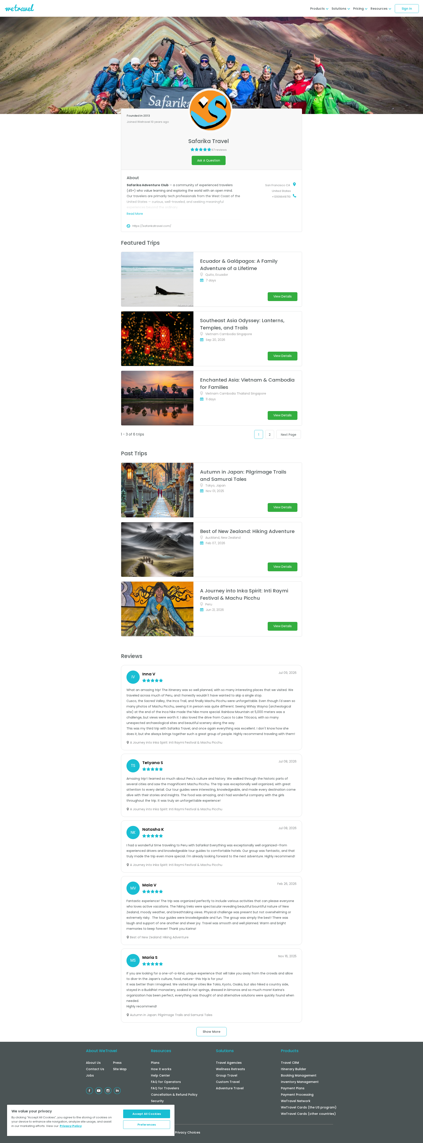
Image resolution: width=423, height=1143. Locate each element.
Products (290, 1050)
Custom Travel (228, 1082)
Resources (161, 1050)
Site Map (120, 1069)
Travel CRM (290, 1062)
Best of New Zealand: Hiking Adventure (247, 531)
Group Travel (226, 1075)
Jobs (90, 1075)
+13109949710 (281, 197)
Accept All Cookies (146, 1114)
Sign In (407, 8)
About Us (93, 1062)
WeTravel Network (295, 1101)
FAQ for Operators (166, 1082)
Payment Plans (292, 1088)
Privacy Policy (71, 1126)
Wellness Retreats (230, 1069)
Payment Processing (297, 1094)
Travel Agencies (229, 1062)
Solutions (225, 1050)
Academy (158, 1114)
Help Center (160, 1075)
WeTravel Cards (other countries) (308, 1114)
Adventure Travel (230, 1088)
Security (157, 1101)
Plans (155, 1062)
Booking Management (298, 1075)
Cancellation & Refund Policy (174, 1094)
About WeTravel (101, 1050)
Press (117, 1062)
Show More (211, 1031)
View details (282, 296)
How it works (161, 1069)
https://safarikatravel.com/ (151, 226)
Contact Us (95, 1069)
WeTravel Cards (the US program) (308, 1107)
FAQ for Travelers (165, 1088)
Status (156, 1107)
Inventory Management (300, 1082)
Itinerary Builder (293, 1069)
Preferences (146, 1125)
